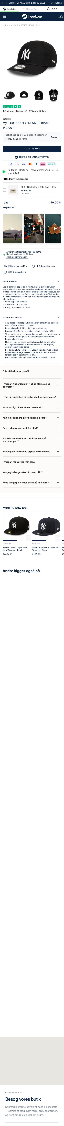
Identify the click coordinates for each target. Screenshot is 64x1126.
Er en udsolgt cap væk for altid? (20, 428)
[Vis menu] (4, 16)
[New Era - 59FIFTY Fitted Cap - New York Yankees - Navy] (46, 526)
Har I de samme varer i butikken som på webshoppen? (24, 440)
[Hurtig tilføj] (28, 538)
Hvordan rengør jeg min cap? (19, 461)
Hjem (7, 25)
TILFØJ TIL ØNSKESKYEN (34, 157)
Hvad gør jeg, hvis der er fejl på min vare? (26, 482)
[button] (52, 9)
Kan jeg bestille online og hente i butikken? (26, 451)
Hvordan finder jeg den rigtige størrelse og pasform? (26, 385)
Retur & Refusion (12, 317)
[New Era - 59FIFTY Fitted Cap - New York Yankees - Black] (17, 526)
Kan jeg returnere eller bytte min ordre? (25, 417)
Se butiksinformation (17, 257)
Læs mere (25, 193)
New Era (7, 119)
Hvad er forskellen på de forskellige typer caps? (29, 397)
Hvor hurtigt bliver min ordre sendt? (23, 407)
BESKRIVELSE (10, 281)
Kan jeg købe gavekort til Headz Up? (23, 472)
